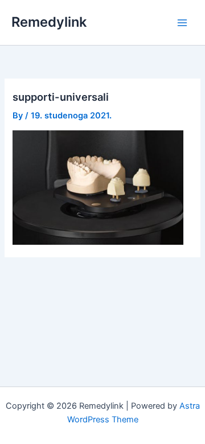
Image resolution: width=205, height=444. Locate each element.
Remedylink (49, 22)
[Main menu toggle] (182, 22)
